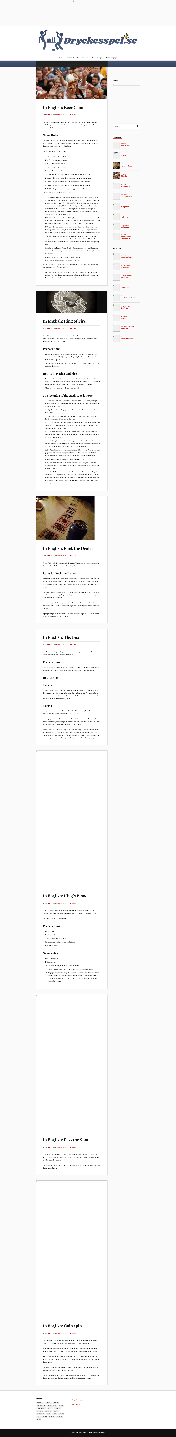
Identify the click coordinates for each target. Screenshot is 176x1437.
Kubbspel (48, 1411)
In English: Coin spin (62, 1325)
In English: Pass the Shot (66, 1139)
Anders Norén (100, 1432)
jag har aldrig (52, 1405)
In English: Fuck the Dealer (68, 548)
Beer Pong (40, 1402)
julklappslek (41, 1408)
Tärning (51, 1416)
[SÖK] (137, 126)
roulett (61, 1413)
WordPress (82, 1432)
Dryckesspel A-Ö (71, 58)
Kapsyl (50, 1408)
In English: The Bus (61, 637)
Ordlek (55, 1411)
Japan (61, 1405)
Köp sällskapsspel (111, 58)
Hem (60, 58)
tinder (45, 1416)
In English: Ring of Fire (64, 321)
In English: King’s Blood (65, 895)
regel (54, 1413)
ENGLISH (73, 115)
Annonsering (76, 1404)
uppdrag (59, 1416)
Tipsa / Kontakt (77, 1400)
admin (47, 115)
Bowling (48, 1402)
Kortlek (57, 1408)
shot (38, 1416)
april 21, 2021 (61, 115)
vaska (39, 1419)
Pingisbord (40, 1413)
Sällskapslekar (86, 58)
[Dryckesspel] (88, 40)
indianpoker (41, 1405)
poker (48, 1413)
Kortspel (99, 58)
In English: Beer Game (63, 107)
